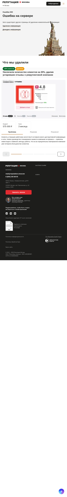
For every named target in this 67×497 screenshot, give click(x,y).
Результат (55, 132)
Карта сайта (9, 247)
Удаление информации (12, 26)
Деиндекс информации (12, 29)
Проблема (12, 132)
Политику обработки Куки (13, 242)
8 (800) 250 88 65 (12, 177)
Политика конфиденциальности (15, 236)
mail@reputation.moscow (15, 174)
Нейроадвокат (53, 3)
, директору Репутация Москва (21, 201)
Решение (33, 132)
